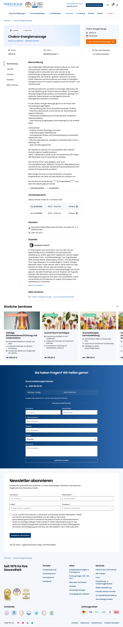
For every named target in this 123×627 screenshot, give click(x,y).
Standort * (66, 504)
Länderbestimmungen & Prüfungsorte (79, 571)
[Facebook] (28, 623)
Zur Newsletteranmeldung (106, 595)
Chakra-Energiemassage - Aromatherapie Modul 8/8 (52, 297)
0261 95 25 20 (71, 6)
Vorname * (14, 495)
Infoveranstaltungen (94, 5)
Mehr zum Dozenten (35, 285)
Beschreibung (12, 64)
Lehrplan (72, 586)
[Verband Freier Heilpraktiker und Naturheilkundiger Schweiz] (52, 613)
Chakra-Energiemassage (22, 21)
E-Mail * (13, 504)
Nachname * (67, 495)
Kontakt (75, 623)
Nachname (66, 408)
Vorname (29, 408)
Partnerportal (48, 577)
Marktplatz (47, 581)
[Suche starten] (108, 5)
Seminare (69, 13)
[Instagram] (18, 623)
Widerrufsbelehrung (104, 587)
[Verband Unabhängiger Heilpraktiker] (14, 613)
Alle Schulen (100, 573)
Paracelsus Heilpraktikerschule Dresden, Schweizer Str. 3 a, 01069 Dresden (54, 228)
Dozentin (10, 80)
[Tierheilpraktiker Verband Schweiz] (44, 613)
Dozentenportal (49, 573)
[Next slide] (117, 307)
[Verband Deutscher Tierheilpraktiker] (21, 613)
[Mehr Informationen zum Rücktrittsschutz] (58, 54)
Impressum (84, 623)
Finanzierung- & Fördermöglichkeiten (104, 582)
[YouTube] (23, 623)
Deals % (111, 13)
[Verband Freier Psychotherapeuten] (6, 613)
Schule (28, 435)
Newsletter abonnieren (20, 535)
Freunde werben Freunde (106, 591)
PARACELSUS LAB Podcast (106, 570)
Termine (10, 69)
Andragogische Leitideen (79, 594)
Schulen (91, 13)
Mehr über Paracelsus (78, 582)
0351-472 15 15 (37, 233)
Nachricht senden (61, 460)
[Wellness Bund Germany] (36, 613)
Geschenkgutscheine (104, 599)
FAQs (98, 577)
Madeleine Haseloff (32, 41)
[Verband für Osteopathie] (29, 613)
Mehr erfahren (12, 85)
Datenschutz (97, 623)
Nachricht (29, 444)
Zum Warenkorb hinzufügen (100, 42)
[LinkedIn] (32, 623)
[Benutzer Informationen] (117, 5)
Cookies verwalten (111, 623)
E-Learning (80, 13)
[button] (95, 439)
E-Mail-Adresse (31, 417)
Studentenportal (49, 570)
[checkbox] (11, 514)
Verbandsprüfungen (77, 590)
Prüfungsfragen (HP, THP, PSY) (79, 577)
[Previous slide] (112, 307)
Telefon (28, 426)
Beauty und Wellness (15, 41)
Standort (10, 74)
